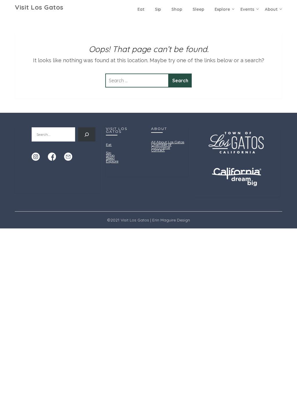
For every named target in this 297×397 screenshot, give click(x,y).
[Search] (86, 134)
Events (247, 9)
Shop (176, 9)
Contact (158, 150)
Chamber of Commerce (161, 146)
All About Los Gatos (167, 142)
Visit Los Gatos (39, 7)
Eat (140, 9)
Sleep (198, 9)
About (271, 9)
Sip (158, 9)
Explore (222, 9)
